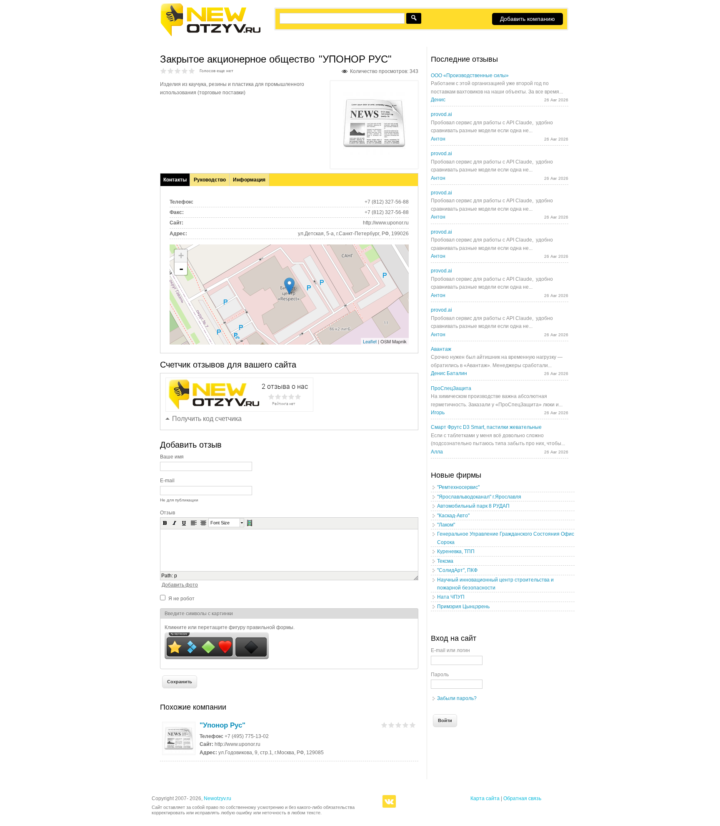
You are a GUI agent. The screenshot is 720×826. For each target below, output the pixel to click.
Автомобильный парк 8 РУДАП (473, 506)
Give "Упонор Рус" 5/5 (412, 725)
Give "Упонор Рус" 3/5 (398, 725)
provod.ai (441, 114)
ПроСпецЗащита (451, 388)
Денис (438, 100)
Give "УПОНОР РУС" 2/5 (170, 71)
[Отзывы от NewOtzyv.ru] (210, 35)
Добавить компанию (527, 18)
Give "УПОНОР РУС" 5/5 (191, 71)
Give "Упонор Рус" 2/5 (391, 725)
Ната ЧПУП (451, 597)
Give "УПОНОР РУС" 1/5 (163, 71)
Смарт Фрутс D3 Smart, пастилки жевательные (486, 427)
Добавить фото (180, 585)
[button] (165, 522)
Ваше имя (172, 457)
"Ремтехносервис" (458, 487)
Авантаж (441, 349)
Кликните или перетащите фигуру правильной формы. (230, 627)
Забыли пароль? (457, 698)
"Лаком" (446, 525)
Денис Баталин (449, 373)
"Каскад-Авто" (453, 516)
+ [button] (181, 255)
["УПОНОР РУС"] (374, 153)
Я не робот (181, 599)
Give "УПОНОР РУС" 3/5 (177, 71)
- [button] (181, 268)
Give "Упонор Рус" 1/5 (384, 725)
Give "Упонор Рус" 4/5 (405, 725)
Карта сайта (485, 798)
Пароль (440, 674)
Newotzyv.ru (217, 798)
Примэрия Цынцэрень (463, 606)
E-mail (167, 481)
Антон (438, 139)
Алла (437, 452)
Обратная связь (522, 798)
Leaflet (370, 341)
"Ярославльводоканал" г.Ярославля (479, 497)
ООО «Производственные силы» (470, 75)
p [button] (175, 576)
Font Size (220, 522)
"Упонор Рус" (222, 725)
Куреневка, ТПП (456, 551)
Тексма (445, 561)
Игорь (438, 413)
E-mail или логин (450, 650)
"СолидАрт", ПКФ (457, 570)
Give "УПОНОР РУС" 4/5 (184, 71)
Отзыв (167, 513)
